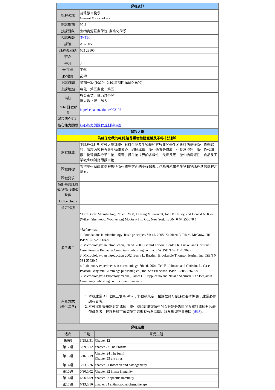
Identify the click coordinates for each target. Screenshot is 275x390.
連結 (197, 312)
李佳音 (85, 37)
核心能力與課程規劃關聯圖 (100, 125)
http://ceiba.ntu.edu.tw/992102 (100, 110)
